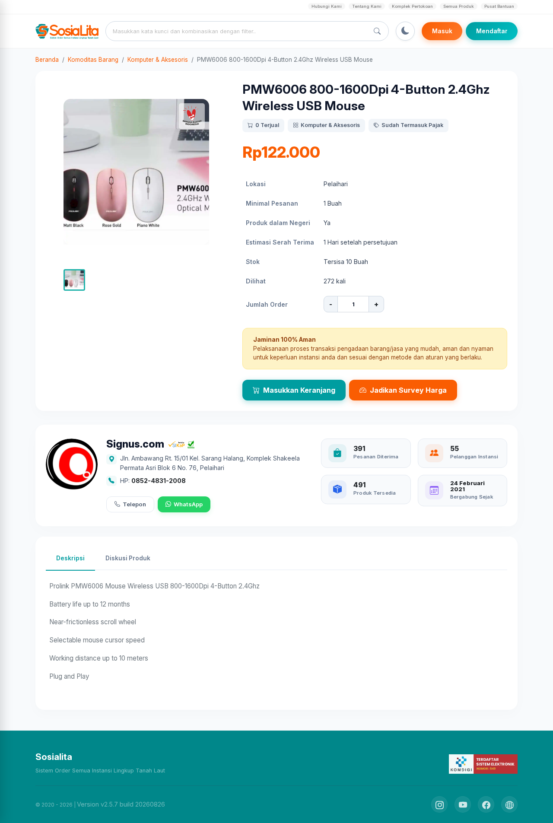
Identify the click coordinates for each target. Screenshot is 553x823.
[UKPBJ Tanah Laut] (509, 804)
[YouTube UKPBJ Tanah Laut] (462, 804)
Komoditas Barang (93, 59)
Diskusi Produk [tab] (127, 558)
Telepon (134, 504)
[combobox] (238, 31)
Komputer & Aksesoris (157, 59)
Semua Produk (458, 6)
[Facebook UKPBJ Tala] (486, 804)
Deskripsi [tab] (70, 558)
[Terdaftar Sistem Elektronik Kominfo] (483, 763)
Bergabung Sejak (471, 497)
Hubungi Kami (326, 6)
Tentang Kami (366, 6)
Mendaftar (492, 31)
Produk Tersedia (374, 493)
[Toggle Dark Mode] (405, 31)
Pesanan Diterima (376, 457)
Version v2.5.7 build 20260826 (121, 804)
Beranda (47, 59)
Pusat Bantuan (499, 6)
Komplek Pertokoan (412, 6)
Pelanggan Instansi (474, 457)
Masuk (442, 31)
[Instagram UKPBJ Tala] (439, 804)
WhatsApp (188, 504)
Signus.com (135, 444)
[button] (74, 280)
